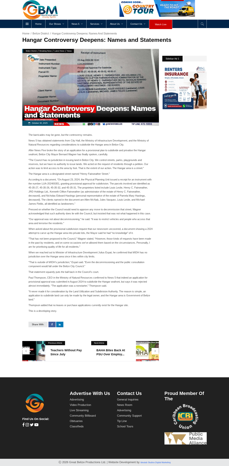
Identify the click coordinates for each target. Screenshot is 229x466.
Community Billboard (83, 415)
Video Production (80, 405)
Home (26, 33)
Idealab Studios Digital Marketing (155, 462)
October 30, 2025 (39, 123)
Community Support (129, 415)
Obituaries (76, 421)
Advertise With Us (90, 393)
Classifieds (77, 426)
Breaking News (45, 51)
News (69, 51)
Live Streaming (79, 410)
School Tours (125, 426)
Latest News (59, 51)
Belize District (41, 33)
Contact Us (129, 393)
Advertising (77, 399)
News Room (124, 405)
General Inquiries (127, 399)
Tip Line (122, 421)
